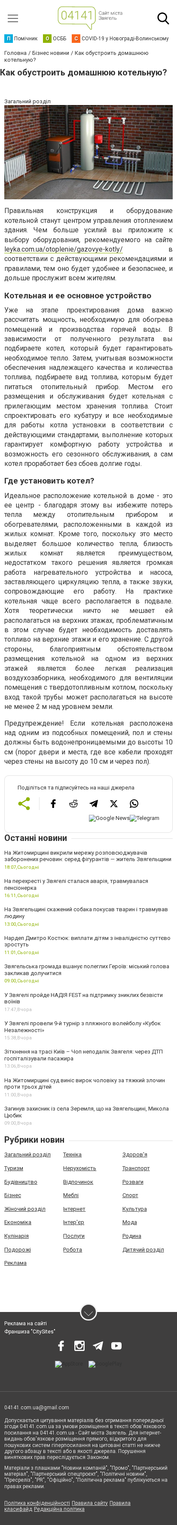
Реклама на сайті (25, 1324)
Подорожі (17, 1249)
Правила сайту (90, 1503)
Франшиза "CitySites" (29, 1332)
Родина (131, 1236)
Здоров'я (134, 1154)
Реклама (15, 1263)
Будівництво (20, 1182)
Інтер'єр (73, 1222)
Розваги (132, 1182)
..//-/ (63, 249)
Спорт (130, 1195)
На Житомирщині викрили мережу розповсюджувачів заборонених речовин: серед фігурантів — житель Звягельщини (87, 856)
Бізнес (12, 1195)
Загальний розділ (27, 1154)
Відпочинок (78, 1182)
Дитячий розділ (143, 1249)
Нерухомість (79, 1168)
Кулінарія (16, 1236)
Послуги (74, 1236)
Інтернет (74, 1209)
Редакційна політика (59, 1509)
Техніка (72, 1154)
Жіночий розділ (25, 1209)
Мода (129, 1222)
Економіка (17, 1222)
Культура (134, 1209)
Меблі (71, 1195)
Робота (72, 1249)
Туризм (13, 1168)
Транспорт (136, 1168)
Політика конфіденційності (37, 1503)
